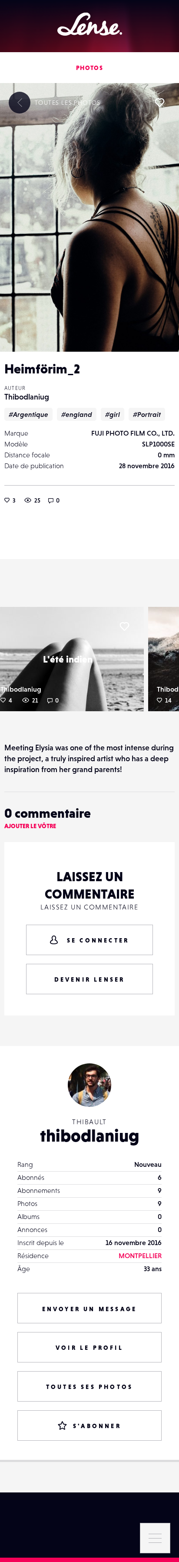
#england (76, 414)
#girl (112, 414)
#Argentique (28, 414)
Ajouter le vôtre (30, 826)
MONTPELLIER (140, 1255)
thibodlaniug (89, 1136)
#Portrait (147, 414)
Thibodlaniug (26, 396)
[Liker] (159, 102)
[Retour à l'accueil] (89, 24)
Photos (89, 67)
